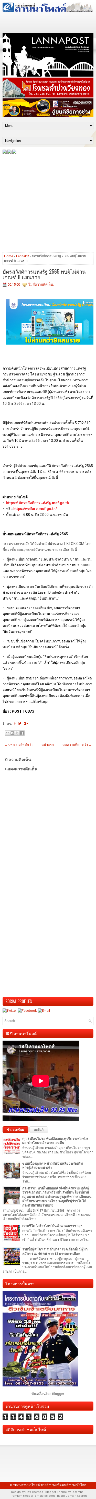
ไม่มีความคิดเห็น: (41, 284)
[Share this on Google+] (26, 723)
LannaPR (22, 256)
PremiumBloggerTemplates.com (32, 1495)
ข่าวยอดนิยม (15, 1129)
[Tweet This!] (20, 723)
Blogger (58, 1394)
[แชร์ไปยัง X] (17, 733)
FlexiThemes (34, 1492)
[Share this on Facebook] (15, 723)
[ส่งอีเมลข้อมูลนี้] (7, 733)
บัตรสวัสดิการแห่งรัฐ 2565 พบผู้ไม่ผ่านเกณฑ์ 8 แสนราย (44, 274)
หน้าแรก (47, 745)
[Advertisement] (48, 203)
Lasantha (77, 1492)
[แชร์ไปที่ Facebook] (22, 733)
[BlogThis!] (12, 733)
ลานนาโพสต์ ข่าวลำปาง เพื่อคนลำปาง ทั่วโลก (53, 1485)
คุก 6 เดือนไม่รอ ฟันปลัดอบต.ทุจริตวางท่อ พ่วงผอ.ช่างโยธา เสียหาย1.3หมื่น (55, 1141)
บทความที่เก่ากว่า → (77, 745)
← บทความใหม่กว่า (18, 745)
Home (8, 256)
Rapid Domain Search (72, 1495)
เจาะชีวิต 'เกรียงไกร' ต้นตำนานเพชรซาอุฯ (52, 1226)
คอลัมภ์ (39, 1129)
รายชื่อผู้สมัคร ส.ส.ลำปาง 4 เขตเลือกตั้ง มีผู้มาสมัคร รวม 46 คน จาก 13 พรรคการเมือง (55, 1251)
